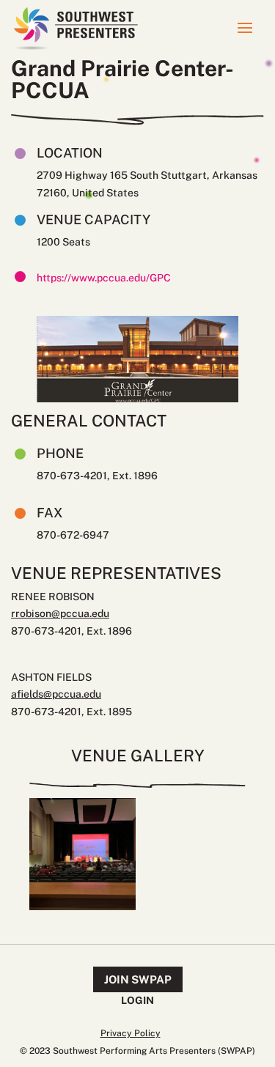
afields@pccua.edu (56, 694)
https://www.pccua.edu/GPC (104, 278)
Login (137, 1000)
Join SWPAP (138, 979)
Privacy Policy (130, 1033)
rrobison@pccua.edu (60, 613)
